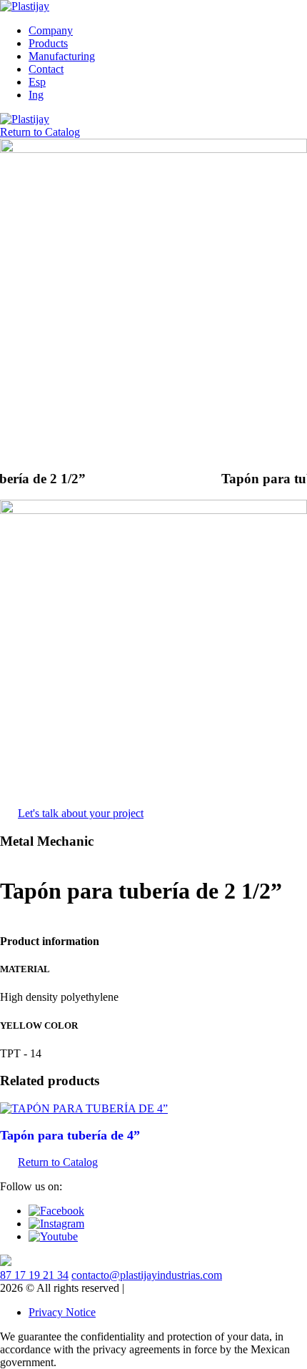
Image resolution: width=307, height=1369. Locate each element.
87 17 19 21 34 (34, 1275)
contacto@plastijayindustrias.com (146, 1275)
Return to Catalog (40, 132)
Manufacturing (62, 56)
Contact (46, 69)
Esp (37, 82)
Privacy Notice (62, 1312)
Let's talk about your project (81, 813)
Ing (36, 95)
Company (51, 30)
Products (48, 43)
